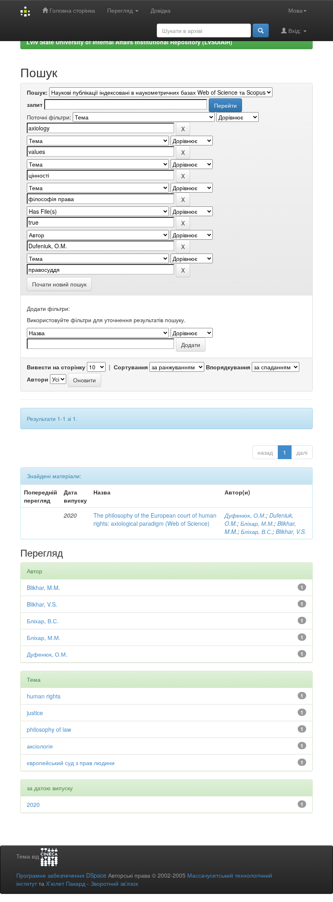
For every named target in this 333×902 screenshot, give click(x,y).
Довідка (161, 10)
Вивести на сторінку (56, 367)
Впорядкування (228, 367)
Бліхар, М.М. (257, 523)
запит (35, 104)
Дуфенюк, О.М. (245, 515)
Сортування (131, 367)
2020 (33, 804)
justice (35, 713)
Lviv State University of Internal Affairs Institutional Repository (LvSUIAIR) (129, 42)
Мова (295, 10)
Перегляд (120, 10)
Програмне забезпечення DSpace (61, 875)
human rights (44, 696)
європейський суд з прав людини (71, 763)
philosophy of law (49, 729)
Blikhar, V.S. (291, 531)
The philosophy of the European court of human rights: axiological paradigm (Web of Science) (154, 519)
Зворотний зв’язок (114, 883)
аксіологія (40, 746)
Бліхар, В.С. (256, 531)
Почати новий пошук (59, 284)
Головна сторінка (71, 10)
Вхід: (295, 30)
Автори (37, 379)
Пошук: (37, 92)
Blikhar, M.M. (43, 587)
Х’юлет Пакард (65, 883)
